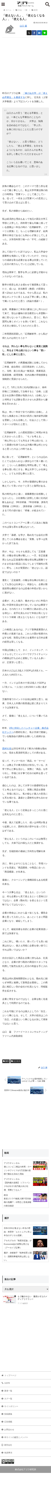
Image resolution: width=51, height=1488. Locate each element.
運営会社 (8, 1445)
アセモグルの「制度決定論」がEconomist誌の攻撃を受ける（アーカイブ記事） (18, 1244)
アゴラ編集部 (23, 1303)
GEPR (7, 1383)
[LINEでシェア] (44, 32)
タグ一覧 (8, 1398)
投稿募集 (8, 1414)
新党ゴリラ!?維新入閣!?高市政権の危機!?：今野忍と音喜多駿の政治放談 (17, 1202)
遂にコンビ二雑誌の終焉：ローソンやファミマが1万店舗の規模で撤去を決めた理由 (18, 1170)
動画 (6, 1153)
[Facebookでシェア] (34, 32)
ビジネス (16, 1061)
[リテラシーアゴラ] (9, 1300)
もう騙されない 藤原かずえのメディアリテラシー (32, 1297)
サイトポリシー (11, 1406)
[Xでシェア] (29, 32)
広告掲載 (8, 1422)
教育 (7, 1061)
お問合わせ (9, 1429)
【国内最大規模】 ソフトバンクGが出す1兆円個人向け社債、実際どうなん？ (17, 1186)
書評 (6, 1218)
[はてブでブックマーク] (39, 32)
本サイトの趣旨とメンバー (16, 1437)
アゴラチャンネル (12, 1163)
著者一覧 (8, 1391)
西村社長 (6, 748)
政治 (6, 1195)
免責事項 (8, 1453)
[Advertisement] (25, 63)
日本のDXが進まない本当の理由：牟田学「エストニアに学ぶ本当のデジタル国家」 (18, 1231)
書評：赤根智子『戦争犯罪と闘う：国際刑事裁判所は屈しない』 (18, 1256)
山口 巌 (23, 26)
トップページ (10, 1375)
